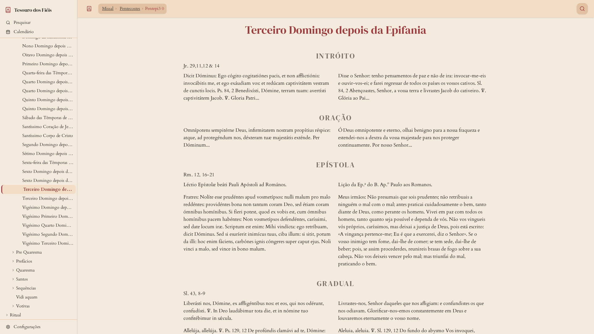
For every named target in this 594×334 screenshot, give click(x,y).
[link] (38, 9)
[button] (38, 22)
